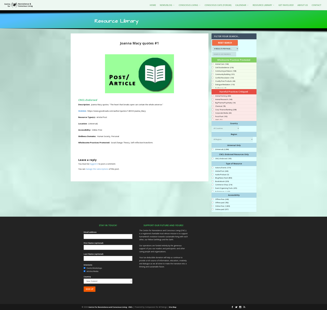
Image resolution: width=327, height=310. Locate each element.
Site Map (172, 307)
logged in (94, 163)
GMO (218, 120)
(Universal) (222, 149)
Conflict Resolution (224, 78)
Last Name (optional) (93, 254)
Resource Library (262, 5)
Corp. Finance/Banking (225, 110)
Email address (90, 232)
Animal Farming (223, 96)
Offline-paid (222, 203)
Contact (316, 5)
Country (87, 276)
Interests (88, 265)
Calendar (240, 5)
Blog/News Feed (223, 178)
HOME (153, 5)
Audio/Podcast (222, 175)
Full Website (222, 192)
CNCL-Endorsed (223, 159)
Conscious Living (188, 5)
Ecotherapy (220, 88)
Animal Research (223, 99)
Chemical (220, 106)
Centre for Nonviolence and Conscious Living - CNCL (110, 307)
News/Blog (166, 5)
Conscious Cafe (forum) (218, 5)
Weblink (82, 111)
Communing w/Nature (225, 71)
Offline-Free (222, 199)
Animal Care (222, 64)
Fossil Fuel (221, 116)
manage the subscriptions (97, 169)
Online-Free (222, 206)
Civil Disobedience (224, 68)
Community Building (225, 74)
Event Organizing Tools (226, 188)
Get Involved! (286, 5)
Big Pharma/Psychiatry (225, 103)
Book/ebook (222, 181)
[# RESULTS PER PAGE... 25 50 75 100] (225, 48)
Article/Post (221, 171)
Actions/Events (223, 168)
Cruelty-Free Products (225, 81)
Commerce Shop (223, 185)
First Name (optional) (93, 243)
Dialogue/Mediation (225, 85)
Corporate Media (223, 113)
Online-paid (221, 209)
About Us (302, 5)
